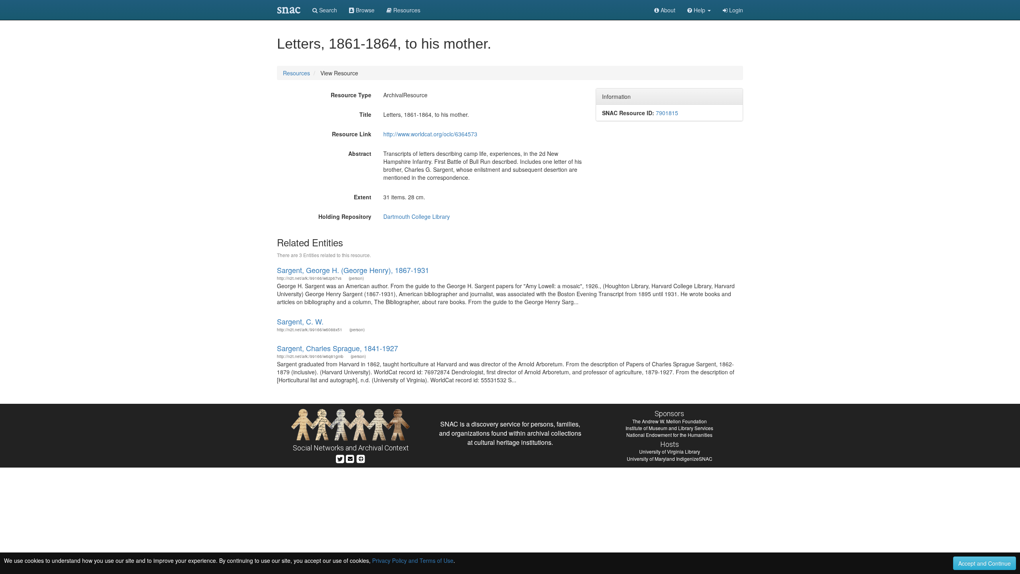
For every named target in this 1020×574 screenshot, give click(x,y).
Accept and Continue (984, 563)
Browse (364, 10)
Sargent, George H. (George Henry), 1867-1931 (353, 270)
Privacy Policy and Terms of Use (412, 560)
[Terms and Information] (361, 457)
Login (735, 10)
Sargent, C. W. (300, 321)
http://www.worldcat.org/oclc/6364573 (430, 134)
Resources (296, 73)
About (667, 10)
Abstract (359, 153)
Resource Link (351, 134)
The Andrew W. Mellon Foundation (669, 421)
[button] (699, 10)
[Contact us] (350, 457)
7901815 (667, 113)
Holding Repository (344, 216)
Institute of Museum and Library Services (669, 428)
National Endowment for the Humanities (669, 434)
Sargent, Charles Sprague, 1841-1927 (337, 348)
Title (365, 114)
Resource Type (351, 95)
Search (327, 10)
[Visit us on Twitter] (340, 457)
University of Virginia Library (669, 451)
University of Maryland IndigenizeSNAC (669, 458)
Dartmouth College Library (416, 216)
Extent (362, 197)
